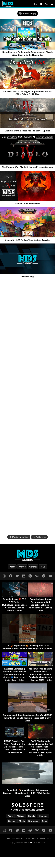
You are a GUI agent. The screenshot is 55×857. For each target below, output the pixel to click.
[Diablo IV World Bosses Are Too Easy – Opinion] (27, 127)
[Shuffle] (40, 4)
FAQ (13, 838)
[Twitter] (17, 575)
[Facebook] (10, 575)
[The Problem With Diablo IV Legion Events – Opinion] (27, 163)
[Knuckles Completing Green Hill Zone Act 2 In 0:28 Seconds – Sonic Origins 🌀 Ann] (14, 665)
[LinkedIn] (23, 575)
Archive (22, 566)
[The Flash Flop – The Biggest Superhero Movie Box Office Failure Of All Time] (27, 88)
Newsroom (33, 820)
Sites (44, 820)
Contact (33, 566)
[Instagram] (4, 575)
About (12, 566)
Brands (31, 815)
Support (42, 838)
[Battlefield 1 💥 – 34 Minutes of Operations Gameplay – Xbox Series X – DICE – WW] (27, 786)
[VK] (37, 575)
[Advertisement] (27, 406)
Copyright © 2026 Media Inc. (27, 842)
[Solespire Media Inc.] (27, 805)
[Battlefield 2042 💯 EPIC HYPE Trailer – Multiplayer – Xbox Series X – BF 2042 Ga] (14, 595)
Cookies (7, 838)
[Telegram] (43, 575)
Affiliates (21, 815)
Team (42, 566)
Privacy (27, 838)
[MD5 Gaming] (27, 273)
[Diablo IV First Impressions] (27, 200)
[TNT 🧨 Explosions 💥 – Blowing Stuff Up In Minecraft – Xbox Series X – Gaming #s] (27, 642)
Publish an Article (20, 536)
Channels (42, 815)
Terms (49, 838)
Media (22, 820)
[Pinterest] (30, 575)
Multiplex (19, 838)
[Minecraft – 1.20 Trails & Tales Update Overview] (27, 236)
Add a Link (41, 536)
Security (35, 838)
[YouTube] (50, 575)
